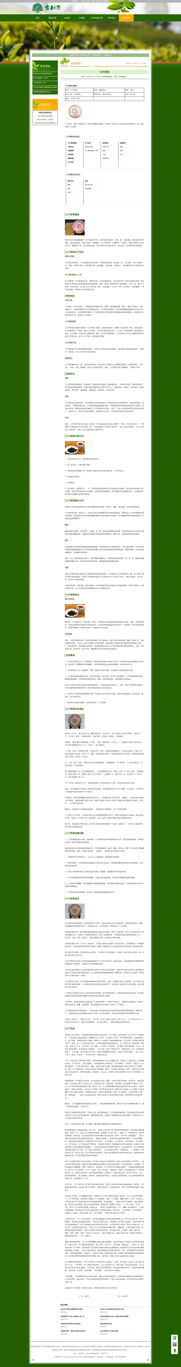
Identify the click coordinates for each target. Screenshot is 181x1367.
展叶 (69, 188)
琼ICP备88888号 (120, 1357)
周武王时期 (88, 147)
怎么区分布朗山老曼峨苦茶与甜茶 (45, 87)
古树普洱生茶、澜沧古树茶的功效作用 (73, 1331)
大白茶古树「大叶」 (40, 83)
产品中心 (134, 1346)
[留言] (174, 1338)
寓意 (104, 150)
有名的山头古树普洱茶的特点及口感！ (112, 1309)
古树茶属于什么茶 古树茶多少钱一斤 (72, 1316)
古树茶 (47, 8)
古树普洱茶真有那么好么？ (42, 92)
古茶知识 (111, 18)
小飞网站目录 (109, 1357)
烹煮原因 (88, 188)
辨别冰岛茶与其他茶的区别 (42, 74)
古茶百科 (126, 18)
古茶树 (82, 18)
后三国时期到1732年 (91, 150)
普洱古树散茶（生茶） (41, 78)
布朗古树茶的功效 (106, 1324)
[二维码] (174, 1344)
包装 (69, 192)
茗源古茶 (52, 18)
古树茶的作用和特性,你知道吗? (70, 1324)
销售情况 (105, 158)
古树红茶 (125, 1296)
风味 (121, 150)
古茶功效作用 (97, 18)
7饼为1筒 (105, 147)
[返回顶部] (174, 1351)
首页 (38, 18)
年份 (121, 154)
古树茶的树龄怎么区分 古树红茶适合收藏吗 (114, 1316)
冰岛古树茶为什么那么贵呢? (109, 1331)
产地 (104, 154)
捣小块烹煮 (88, 185)
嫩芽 (69, 185)
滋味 (121, 147)
